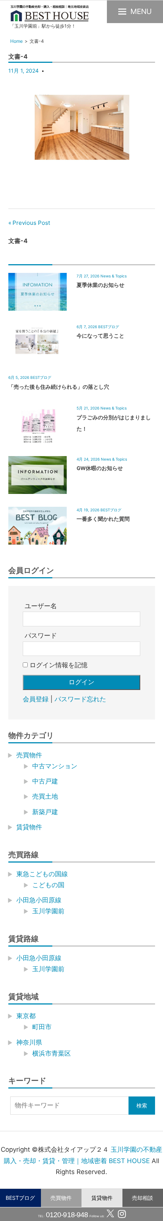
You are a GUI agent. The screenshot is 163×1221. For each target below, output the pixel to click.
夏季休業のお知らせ (100, 285)
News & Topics (113, 276)
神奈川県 (29, 1042)
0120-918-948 (66, 1215)
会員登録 (36, 699)
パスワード (41, 635)
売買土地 (45, 796)
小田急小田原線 (38, 900)
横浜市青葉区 (51, 1053)
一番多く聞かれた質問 (103, 519)
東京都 (26, 1016)
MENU (141, 11)
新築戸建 (45, 812)
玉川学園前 (48, 911)
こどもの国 (48, 885)
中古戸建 (45, 781)
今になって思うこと (100, 336)
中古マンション (54, 766)
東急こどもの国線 (42, 874)
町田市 (42, 1027)
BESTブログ (20, 1198)
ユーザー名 (41, 606)
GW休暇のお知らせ (100, 468)
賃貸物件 (102, 1198)
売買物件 (61, 1198)
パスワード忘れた (80, 699)
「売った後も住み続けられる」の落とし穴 (58, 387)
